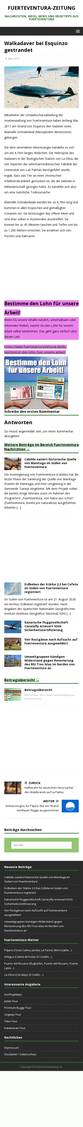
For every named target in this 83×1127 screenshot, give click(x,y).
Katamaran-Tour (15, 1028)
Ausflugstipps (13, 994)
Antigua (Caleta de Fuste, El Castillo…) (28, 957)
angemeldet (27, 431)
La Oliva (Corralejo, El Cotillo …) (23, 975)
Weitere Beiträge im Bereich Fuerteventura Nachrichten (41, 446)
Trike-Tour (10, 1021)
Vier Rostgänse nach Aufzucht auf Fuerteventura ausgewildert (50, 641)
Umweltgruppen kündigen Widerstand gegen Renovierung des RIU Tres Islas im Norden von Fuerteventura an (49, 662)
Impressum (11, 1048)
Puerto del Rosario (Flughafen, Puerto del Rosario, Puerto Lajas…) (41, 966)
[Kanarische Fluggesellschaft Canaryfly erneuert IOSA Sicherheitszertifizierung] (12, 631)
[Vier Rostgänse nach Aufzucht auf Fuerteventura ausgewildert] (12, 648)
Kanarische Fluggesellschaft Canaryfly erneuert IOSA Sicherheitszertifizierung (46, 626)
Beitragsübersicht (19, 680)
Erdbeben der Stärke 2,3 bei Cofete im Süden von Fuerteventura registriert (51, 588)
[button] (77, 31)
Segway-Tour (12, 1014)
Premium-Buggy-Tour (17, 1008)
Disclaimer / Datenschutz (20, 1054)
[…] (19, 507)
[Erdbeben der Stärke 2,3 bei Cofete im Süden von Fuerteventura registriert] (12, 592)
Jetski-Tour (11, 1001)
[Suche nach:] (41, 845)
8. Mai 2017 (12, 59)
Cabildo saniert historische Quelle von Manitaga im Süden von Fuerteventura (50, 463)
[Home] (12, 698)
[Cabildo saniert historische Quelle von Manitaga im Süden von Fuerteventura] (12, 468)
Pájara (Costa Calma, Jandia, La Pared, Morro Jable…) (38, 950)
